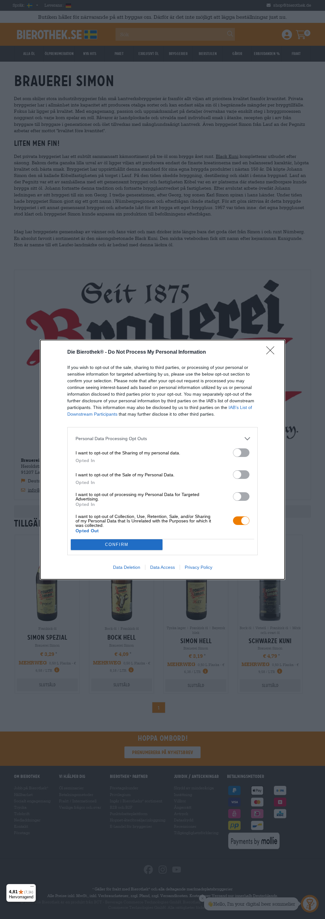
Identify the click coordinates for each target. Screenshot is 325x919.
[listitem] (162, 438)
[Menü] (32, 888)
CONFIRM (117, 544)
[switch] (241, 452)
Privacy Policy (198, 567)
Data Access (162, 567)
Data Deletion (126, 567)
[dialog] (162, 459)
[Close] (272, 352)
